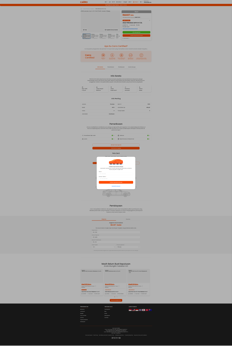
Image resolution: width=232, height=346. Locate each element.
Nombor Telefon (102, 176)
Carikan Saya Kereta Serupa (116, 182)
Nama (100, 171)
